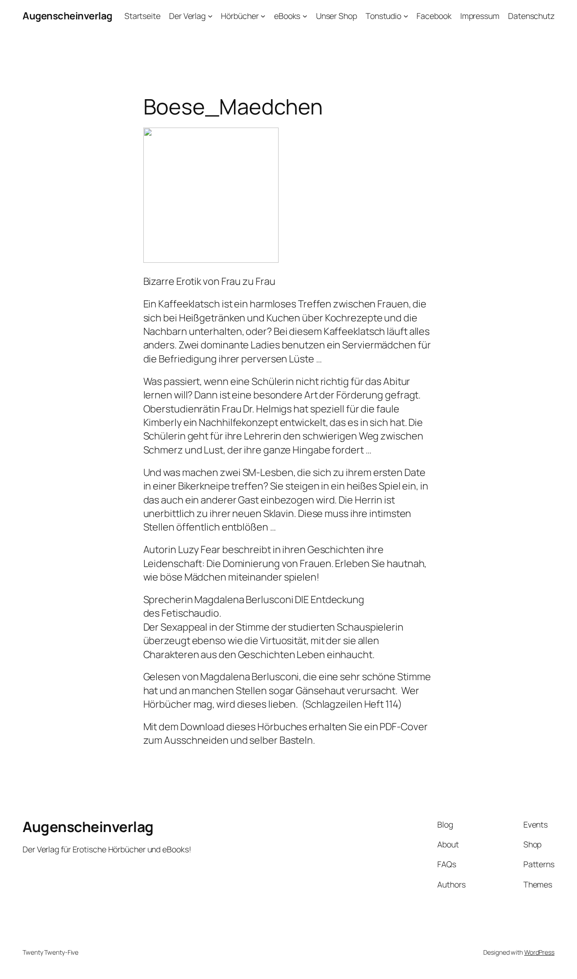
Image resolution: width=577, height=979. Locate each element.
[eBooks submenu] (304, 16)
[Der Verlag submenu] (210, 16)
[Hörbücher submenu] (263, 16)
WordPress (539, 952)
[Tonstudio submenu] (405, 16)
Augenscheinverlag (67, 16)
